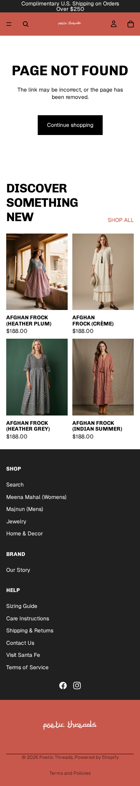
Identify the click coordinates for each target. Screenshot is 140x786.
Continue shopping (70, 124)
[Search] (25, 24)
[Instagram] (77, 685)
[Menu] (9, 24)
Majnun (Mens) (24, 509)
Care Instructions (27, 618)
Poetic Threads (56, 757)
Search (15, 484)
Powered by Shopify (97, 757)
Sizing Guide (21, 605)
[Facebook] (63, 685)
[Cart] (130, 24)
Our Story (18, 569)
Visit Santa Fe (23, 655)
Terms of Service (27, 667)
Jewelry (16, 521)
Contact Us (20, 642)
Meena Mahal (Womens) (36, 496)
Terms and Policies (70, 773)
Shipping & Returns (29, 630)
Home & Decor (24, 533)
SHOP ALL (121, 219)
